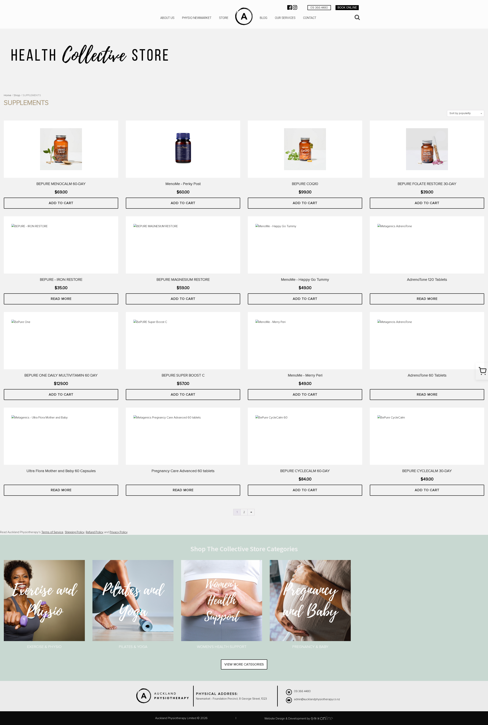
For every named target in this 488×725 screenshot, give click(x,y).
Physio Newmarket (196, 18)
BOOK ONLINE (347, 7)
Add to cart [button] (61, 203)
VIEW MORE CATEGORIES (244, 664)
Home (7, 95)
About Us (167, 18)
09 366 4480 (319, 7)
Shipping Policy (74, 532)
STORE (223, 18)
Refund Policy (94, 532)
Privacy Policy (118, 532)
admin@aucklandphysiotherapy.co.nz (317, 699)
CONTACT (309, 18)
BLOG (263, 18)
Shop (17, 95)
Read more (61, 299)
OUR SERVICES (285, 18)
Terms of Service (52, 532)
